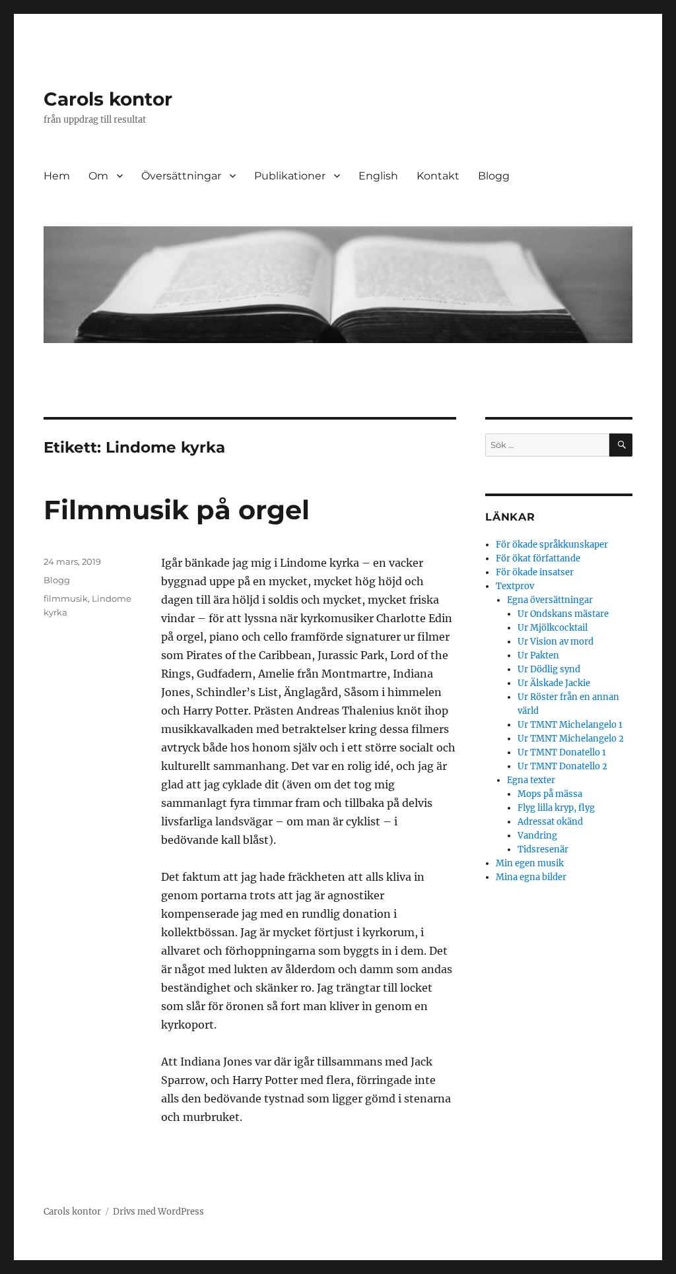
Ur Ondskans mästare (563, 614)
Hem (57, 176)
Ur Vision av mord (555, 641)
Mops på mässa (550, 794)
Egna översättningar (550, 600)
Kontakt (438, 176)
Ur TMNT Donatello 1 (562, 752)
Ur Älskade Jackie (554, 683)
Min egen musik (530, 863)
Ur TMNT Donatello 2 (562, 766)
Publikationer (289, 176)
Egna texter (531, 780)
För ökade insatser (535, 572)
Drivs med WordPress (158, 1211)
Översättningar (181, 176)
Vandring (537, 835)
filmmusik (66, 598)
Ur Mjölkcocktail (553, 627)
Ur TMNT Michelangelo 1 (570, 724)
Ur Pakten (538, 655)
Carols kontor (108, 99)
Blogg (494, 176)
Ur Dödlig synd (549, 669)
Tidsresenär (543, 849)
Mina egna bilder (531, 877)
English (378, 176)
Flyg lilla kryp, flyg (556, 807)
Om (98, 176)
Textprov (515, 586)
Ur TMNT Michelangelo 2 (571, 738)
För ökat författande (538, 558)
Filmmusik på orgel (177, 510)
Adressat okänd (550, 821)
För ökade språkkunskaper (552, 544)
